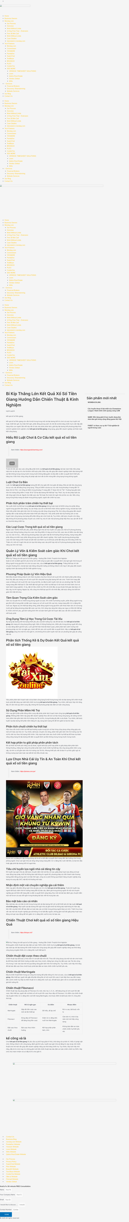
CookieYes (11, 66)
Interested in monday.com (16, 41)
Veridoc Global (14, 78)
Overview (10, 26)
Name (2, 1190)
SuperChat (11, 56)
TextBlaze (10, 58)
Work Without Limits (14, 28)
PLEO (9, 63)
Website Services (13, 91)
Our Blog (8, 94)
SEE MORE (11, 68)
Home (7, 16)
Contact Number (6, 1210)
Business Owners (11, 18)
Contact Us (8, 96)
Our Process (11, 23)
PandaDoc (11, 53)
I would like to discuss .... (9, 1205)
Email (2, 1200)
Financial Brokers (13, 86)
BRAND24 (11, 61)
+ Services (8, 84)
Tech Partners (9, 43)
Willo (11, 81)
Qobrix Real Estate (16, 76)
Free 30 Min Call (13, 33)
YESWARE (11, 51)
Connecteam (11, 48)
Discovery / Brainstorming (16, 88)
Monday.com (9, 21)
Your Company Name (7, 1195)
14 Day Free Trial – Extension (17, 31)
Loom (11, 74)
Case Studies (12, 38)
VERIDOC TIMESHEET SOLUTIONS (22, 71)
